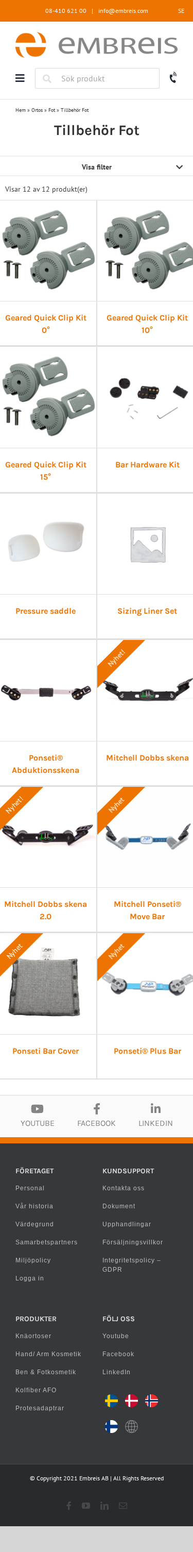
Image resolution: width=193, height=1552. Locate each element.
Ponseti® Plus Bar (147, 1051)
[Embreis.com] (96, 35)
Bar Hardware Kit (147, 464)
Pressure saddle (45, 611)
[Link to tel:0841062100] (174, 77)
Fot (51, 110)
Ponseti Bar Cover (45, 1051)
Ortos (37, 110)
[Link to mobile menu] (20, 78)
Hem (20, 110)
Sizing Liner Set (147, 611)
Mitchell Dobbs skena (147, 758)
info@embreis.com (123, 10)
